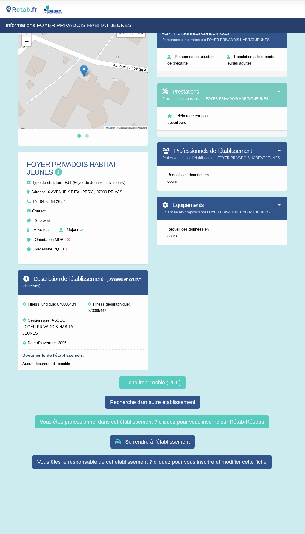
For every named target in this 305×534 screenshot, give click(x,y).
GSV (121, 33)
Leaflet (111, 127)
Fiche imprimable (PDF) (152, 383)
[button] (84, 71)
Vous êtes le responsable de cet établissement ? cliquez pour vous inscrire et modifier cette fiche (152, 462)
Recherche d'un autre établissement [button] (152, 402)
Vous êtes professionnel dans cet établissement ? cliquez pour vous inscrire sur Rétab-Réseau (152, 422)
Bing (131, 33)
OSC (140, 33)
